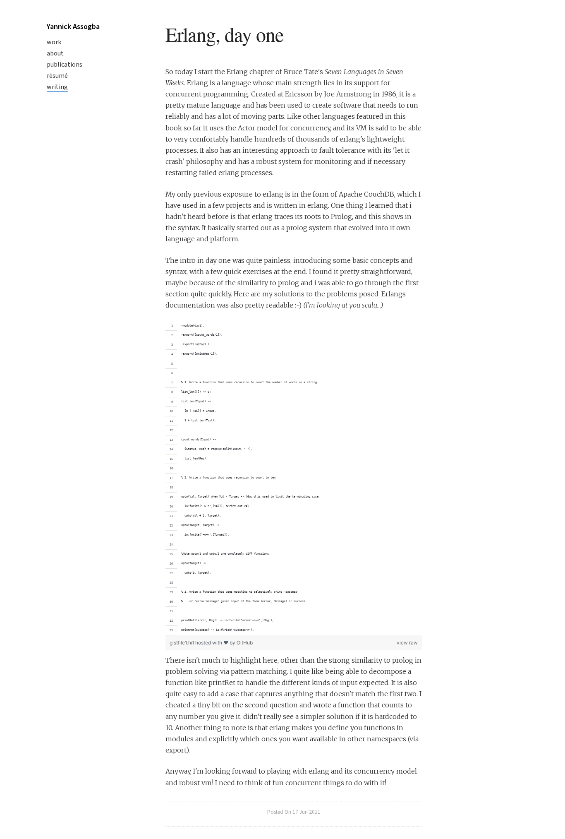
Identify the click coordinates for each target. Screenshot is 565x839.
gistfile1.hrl (182, 642)
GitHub (245, 642)
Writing (57, 86)
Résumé (57, 75)
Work (54, 42)
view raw (407, 642)
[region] (293, 478)
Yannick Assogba (73, 27)
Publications (64, 64)
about (55, 53)
